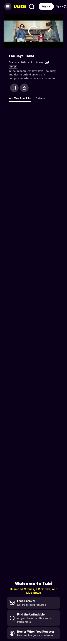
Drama (13, 62)
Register (46, 6)
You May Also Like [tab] (20, 98)
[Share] (24, 87)
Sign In (60, 6)
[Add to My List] (14, 87)
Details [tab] (40, 98)
